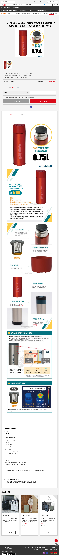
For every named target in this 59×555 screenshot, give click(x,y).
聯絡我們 (47, 549)
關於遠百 (25, 547)
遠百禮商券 (37, 547)
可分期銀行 (17, 87)
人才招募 (43, 547)
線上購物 (39, 4)
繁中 (41, 1)
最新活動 (20, 4)
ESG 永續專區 (53, 549)
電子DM (31, 4)
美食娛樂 (26, 4)
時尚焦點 (44, 4)
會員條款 (54, 547)
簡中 (45, 1)
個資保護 (49, 547)
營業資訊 (15, 4)
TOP (56, 544)
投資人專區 (30, 547)
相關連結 (42, 549)
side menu (56, 540)
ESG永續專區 (35, 1)
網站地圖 (36, 549)
